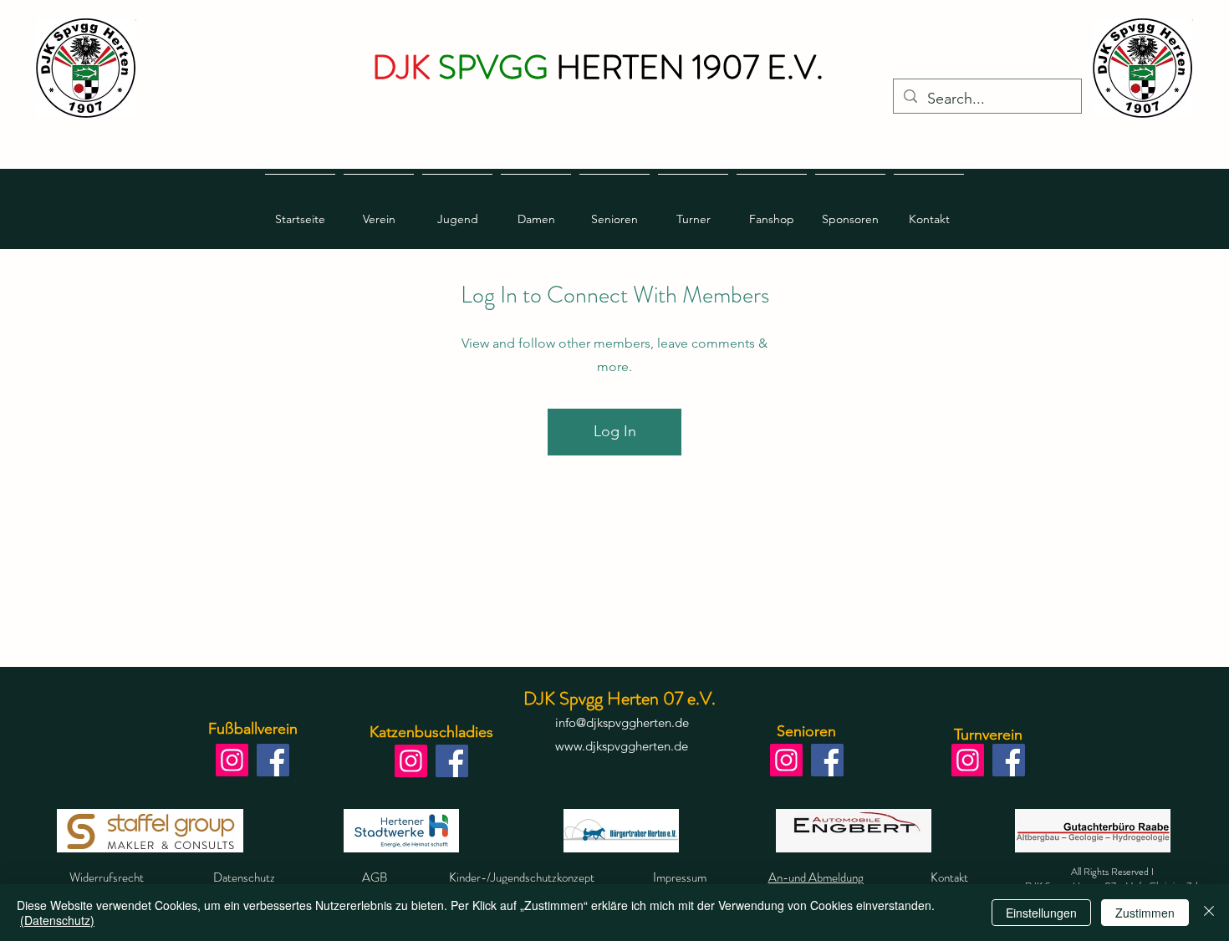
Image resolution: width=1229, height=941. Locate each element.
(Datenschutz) (57, 920)
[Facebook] (273, 760)
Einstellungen (1041, 912)
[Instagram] (232, 760)
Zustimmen (1145, 912)
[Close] (1209, 913)
